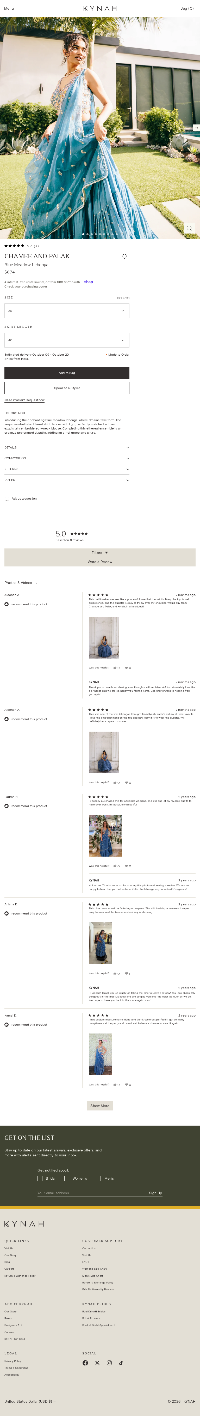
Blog (7, 1262)
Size (8, 297)
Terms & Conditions (16, 1368)
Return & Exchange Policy (19, 1275)
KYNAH (190, 1401)
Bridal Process (91, 1318)
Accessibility (11, 1374)
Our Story (10, 1255)
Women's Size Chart (94, 1268)
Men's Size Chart (92, 1275)
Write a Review (101, 563)
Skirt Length (18, 326)
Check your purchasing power (25, 286)
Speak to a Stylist (67, 388)
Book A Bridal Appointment (98, 1325)
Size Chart (123, 297)
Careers (9, 1268)
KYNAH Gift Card (14, 1339)
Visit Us (8, 1248)
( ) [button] (187, 10)
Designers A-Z (13, 1325)
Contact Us (89, 1248)
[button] (9, 8)
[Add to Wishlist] (124, 256)
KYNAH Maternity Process (98, 1289)
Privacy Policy (12, 1361)
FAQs (85, 1262)
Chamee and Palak (37, 256)
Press (8, 1318)
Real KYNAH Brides (93, 1311)
